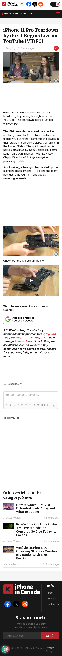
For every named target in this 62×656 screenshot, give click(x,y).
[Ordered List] (22, 405)
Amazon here (23, 341)
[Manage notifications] (7, 648)
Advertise (52, 598)
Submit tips (26, 14)
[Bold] (6, 405)
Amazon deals (11, 14)
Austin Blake (12, 564)
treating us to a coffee (25, 337)
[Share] (56, 48)
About (50, 592)
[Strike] (18, 405)
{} (42, 405)
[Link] (38, 405)
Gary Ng (10, 48)
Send (49, 635)
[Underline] (14, 405)
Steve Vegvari (14, 517)
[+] (46, 405)
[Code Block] (34, 405)
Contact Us (53, 604)
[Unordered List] (26, 405)
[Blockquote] (30, 405)
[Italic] (10, 405)
